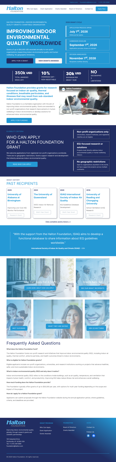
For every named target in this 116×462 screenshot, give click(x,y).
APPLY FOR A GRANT (20, 61)
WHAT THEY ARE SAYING (58, 326)
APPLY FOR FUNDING (19, 120)
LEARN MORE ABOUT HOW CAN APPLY (40, 288)
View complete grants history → (58, 222)
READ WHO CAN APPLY (22, 164)
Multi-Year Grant (42, 212)
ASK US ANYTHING (96, 328)
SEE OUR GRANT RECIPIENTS (92, 288)
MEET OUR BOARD (18, 328)
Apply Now (101, 9)
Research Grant (16, 215)
